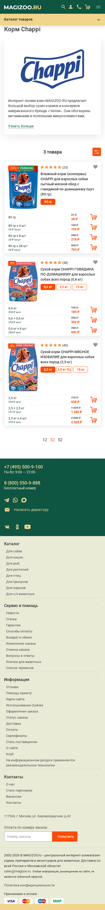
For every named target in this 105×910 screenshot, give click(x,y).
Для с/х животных (20, 594)
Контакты (13, 803)
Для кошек (14, 557)
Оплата (12, 730)
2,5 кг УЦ (64, 369)
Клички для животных (23, 662)
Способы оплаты (19, 631)
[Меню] (98, 7)
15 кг (79, 287)
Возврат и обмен (19, 637)
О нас (10, 784)
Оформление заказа (22, 711)
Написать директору (31, 510)
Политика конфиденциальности (29, 885)
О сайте (12, 748)
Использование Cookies (24, 705)
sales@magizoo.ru (17, 871)
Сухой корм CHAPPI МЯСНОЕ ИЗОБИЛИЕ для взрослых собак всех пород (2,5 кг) (68, 357)
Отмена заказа (18, 649)
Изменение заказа (21, 643)
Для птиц (13, 576)
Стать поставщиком (21, 742)
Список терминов (19, 668)
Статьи (11, 619)
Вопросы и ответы (20, 656)
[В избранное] (95, 167)
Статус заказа (17, 717)
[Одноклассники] (17, 527)
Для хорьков (15, 588)
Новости (12, 613)
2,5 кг (64, 287)
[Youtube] (27, 527)
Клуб (10, 754)
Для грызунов (17, 582)
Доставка (13, 723)
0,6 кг (48, 287)
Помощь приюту (19, 693)
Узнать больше (21, 126)
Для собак (14, 551)
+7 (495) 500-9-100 (23, 466)
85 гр (48, 202)
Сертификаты (16, 736)
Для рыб (12, 563)
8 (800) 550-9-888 (22, 483)
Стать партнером (19, 790)
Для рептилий (17, 569)
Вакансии (13, 796)
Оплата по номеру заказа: (26, 827)
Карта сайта (15, 699)
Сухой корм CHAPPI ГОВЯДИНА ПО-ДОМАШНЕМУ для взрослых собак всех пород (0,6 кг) (68, 274)
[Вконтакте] (7, 527)
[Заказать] (93, 216)
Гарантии (13, 625)
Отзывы (12, 687)
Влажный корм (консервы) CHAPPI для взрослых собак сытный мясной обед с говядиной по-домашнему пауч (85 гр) (67, 184)
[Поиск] (63, 7)
